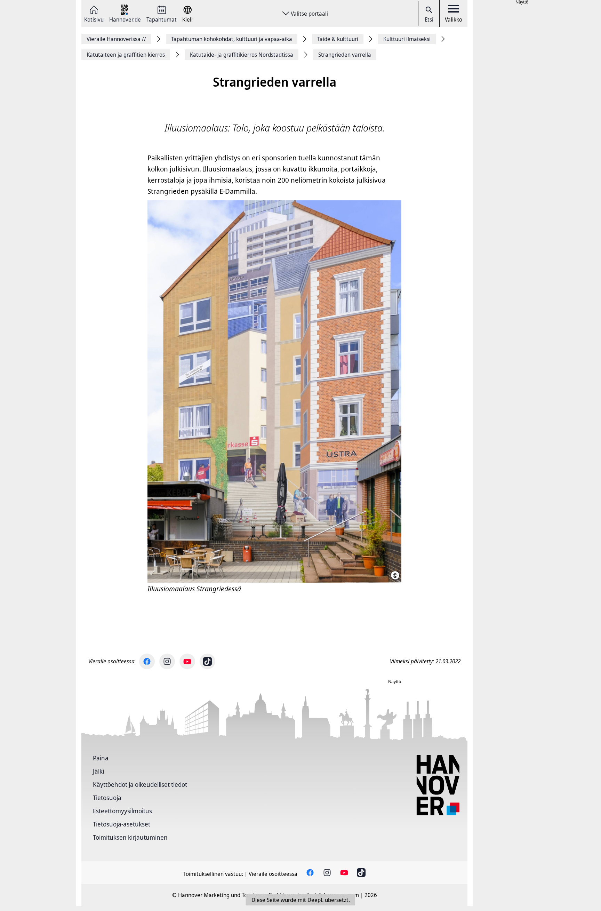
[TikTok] (207, 661)
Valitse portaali (309, 13)
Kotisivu (94, 19)
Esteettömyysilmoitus (122, 811)
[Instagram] (167, 661)
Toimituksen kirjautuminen (130, 837)
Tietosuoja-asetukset (121, 824)
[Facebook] (147, 661)
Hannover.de (125, 19)
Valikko (453, 19)
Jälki (98, 771)
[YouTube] (187, 661)
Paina (101, 758)
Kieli (187, 19)
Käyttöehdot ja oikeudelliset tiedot (140, 784)
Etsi (429, 19)
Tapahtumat (161, 19)
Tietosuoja (107, 797)
